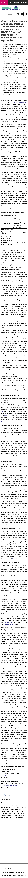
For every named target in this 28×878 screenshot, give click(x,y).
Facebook (6, 624)
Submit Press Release (8, 872)
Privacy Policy (22, 875)
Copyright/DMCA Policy (9, 875)
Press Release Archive (16, 868)
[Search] (18, 14)
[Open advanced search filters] (21, 14)
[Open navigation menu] (2, 14)
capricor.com (8, 622)
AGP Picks (4, 2)
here (5, 415)
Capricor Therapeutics (20, 102)
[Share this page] (26, 14)
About (7, 868)
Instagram (12, 624)
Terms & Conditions (20, 872)
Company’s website (6, 422)
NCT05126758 (16, 559)
